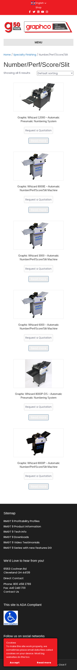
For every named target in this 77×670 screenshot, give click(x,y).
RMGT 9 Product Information (22, 526)
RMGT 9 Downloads (16, 537)
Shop (38, 7)
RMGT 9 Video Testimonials (22, 542)
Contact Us (11, 592)
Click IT (62, 664)
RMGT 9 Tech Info (15, 531)
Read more (38, 141)
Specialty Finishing (24, 54)
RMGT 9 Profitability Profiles (22, 521)
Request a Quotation (38, 130)
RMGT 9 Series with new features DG (28, 548)
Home (7, 54)
